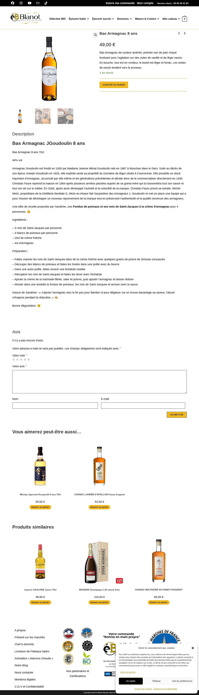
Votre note (19, 355)
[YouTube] (29, 3)
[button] (192, 648)
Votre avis (19, 366)
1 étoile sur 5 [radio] (13, 359)
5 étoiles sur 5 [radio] (28, 359)
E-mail (105, 398)
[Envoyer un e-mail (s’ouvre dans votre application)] (38, 3)
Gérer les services (128, 672)
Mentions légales (25, 679)
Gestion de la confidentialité (165, 689)
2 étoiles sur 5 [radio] (17, 359)
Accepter (130, 681)
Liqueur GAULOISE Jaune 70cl (40, 589)
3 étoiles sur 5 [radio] (21, 359)
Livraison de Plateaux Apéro (32, 651)
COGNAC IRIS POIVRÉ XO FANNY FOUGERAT (159, 589)
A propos (20, 630)
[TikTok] (46, 3)
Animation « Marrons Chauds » (34, 658)
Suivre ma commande (120, 3)
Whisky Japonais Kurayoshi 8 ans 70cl (40, 494)
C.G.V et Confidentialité (29, 686)
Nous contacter (24, 672)
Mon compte (145, 3)
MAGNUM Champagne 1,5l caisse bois (99, 589)
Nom (15, 398)
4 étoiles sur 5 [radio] (24, 359)
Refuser (157, 681)
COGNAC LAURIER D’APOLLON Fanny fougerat (99, 494)
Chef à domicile (24, 644)
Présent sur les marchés (30, 637)
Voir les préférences (182, 681)
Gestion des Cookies (143, 689)
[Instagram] (21, 3)
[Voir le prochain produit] (184, 33)
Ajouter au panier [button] (40, 507)
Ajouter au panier (114, 85)
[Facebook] (14, 3)
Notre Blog (21, 665)
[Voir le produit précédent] (179, 33)
